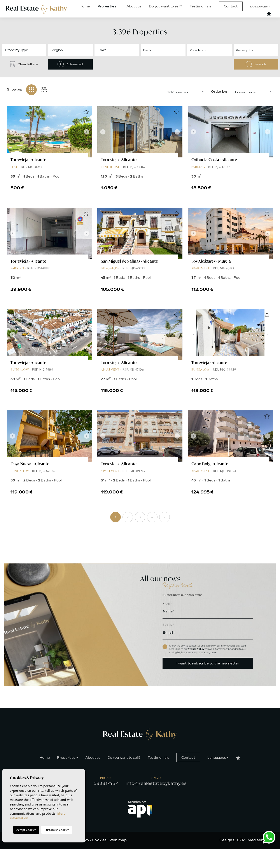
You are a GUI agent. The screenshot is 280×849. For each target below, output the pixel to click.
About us (133, 6)
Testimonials (200, 6)
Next (87, 131)
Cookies (99, 840)
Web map (118, 840)
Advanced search (74, 66)
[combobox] (24, 50)
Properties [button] (107, 6)
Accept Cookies (26, 830)
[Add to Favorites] (86, 112)
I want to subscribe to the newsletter (208, 663)
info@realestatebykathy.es (156, 783)
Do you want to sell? (165, 6)
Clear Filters (27, 64)
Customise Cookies (56, 830)
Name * (168, 603)
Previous (11, 131)
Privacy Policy (196, 649)
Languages (259, 6)
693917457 (105, 783)
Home (85, 6)
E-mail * (168, 624)
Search (260, 64)
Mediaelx (255, 840)
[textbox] (37, 50)
